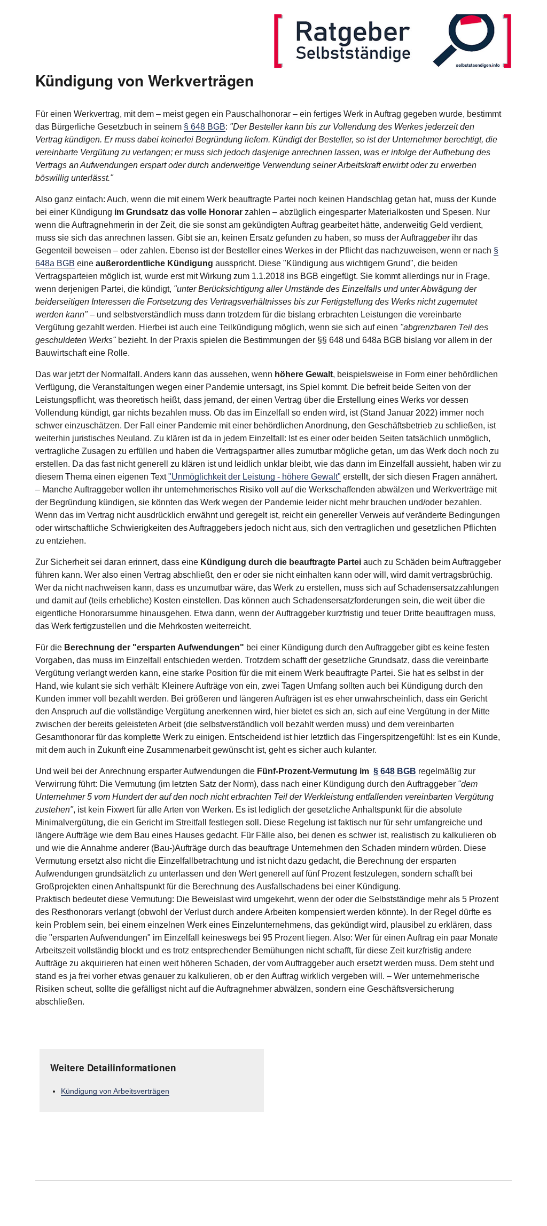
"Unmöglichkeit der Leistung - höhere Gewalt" (254, 476)
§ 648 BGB (204, 126)
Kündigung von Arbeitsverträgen (115, 1091)
